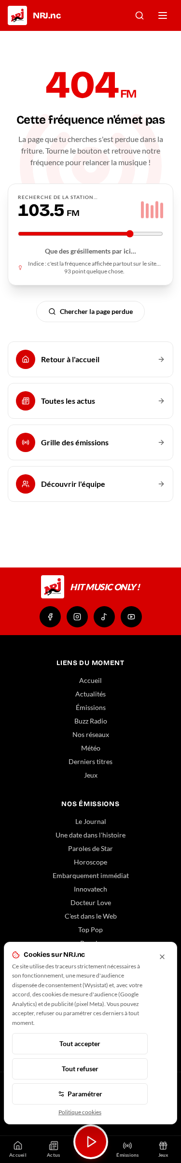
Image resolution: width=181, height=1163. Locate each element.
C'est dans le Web (91, 916)
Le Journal (90, 821)
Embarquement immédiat (91, 875)
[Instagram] (77, 616)
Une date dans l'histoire (90, 835)
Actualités (90, 694)
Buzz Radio (90, 721)
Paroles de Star (90, 848)
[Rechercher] (139, 15)
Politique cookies (79, 1112)
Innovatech (90, 889)
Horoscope (90, 862)
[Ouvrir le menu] (162, 15)
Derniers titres (90, 761)
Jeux (90, 775)
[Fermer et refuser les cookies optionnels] (162, 956)
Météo (90, 748)
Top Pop (90, 929)
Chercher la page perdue (96, 311)
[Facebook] (50, 616)
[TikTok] (104, 616)
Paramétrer (85, 1094)
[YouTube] (131, 616)
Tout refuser (80, 1068)
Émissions (91, 707)
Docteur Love (90, 902)
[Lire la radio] (90, 1141)
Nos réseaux (90, 734)
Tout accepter (79, 1043)
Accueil (90, 680)
